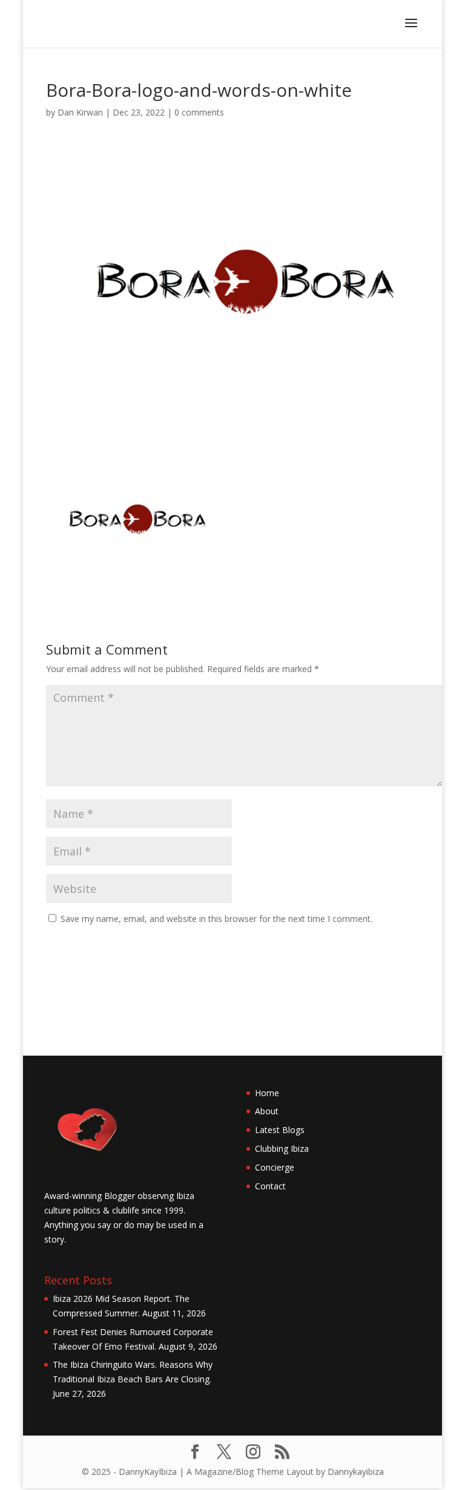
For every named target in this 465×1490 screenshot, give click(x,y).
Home (267, 1093)
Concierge (274, 1167)
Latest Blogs (280, 1129)
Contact (270, 1186)
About (267, 1111)
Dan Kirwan (80, 112)
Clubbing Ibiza (282, 1148)
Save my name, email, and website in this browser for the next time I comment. (216, 918)
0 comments (199, 112)
